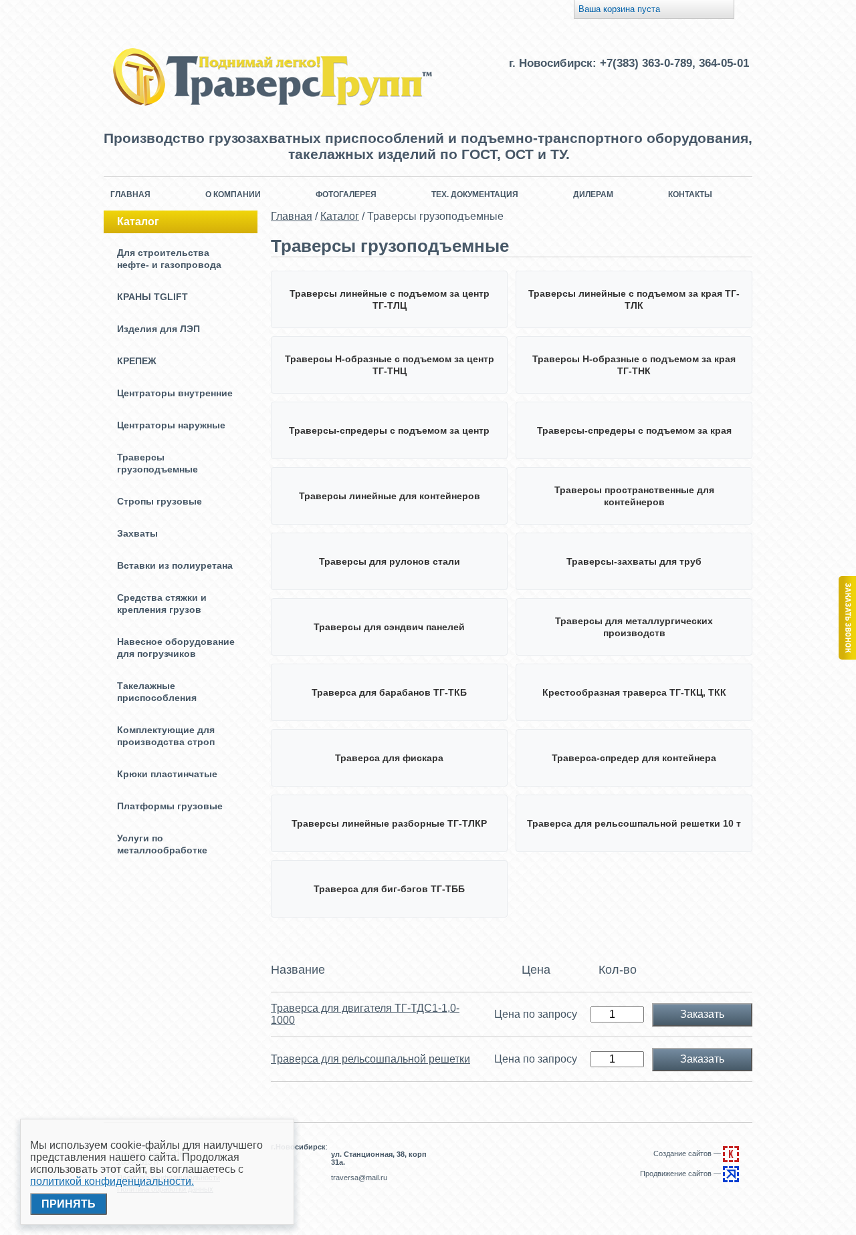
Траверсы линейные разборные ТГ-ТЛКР (389, 823)
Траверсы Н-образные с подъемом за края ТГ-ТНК (634, 365)
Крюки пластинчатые (167, 774)
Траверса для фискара (389, 757)
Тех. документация (474, 194)
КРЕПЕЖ (136, 361)
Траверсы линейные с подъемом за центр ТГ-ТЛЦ (390, 299)
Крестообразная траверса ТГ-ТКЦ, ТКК (634, 692)
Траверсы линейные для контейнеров (389, 496)
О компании (233, 194)
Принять (68, 1204)
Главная (130, 194)
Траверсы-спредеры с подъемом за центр (389, 430)
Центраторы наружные (171, 425)
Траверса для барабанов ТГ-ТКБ (389, 692)
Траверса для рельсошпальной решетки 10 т (634, 823)
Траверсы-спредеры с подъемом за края (634, 430)
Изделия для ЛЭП (158, 328)
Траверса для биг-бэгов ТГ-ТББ (389, 888)
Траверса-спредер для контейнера (634, 757)
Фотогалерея (346, 194)
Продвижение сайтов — (681, 1174)
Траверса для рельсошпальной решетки (370, 1059)
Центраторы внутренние (175, 393)
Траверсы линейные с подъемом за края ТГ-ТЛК (634, 299)
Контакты (690, 194)
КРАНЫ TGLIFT (152, 296)
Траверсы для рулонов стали (389, 561)
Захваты (137, 533)
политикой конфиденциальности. (112, 1181)
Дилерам (593, 194)
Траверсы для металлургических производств (634, 626)
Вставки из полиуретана (175, 565)
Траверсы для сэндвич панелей (389, 627)
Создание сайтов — (688, 1153)
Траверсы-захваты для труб (634, 561)
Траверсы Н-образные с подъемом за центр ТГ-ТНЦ (389, 365)
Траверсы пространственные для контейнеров (634, 496)
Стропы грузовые (159, 501)
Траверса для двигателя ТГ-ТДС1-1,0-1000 (365, 1014)
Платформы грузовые (170, 806)
